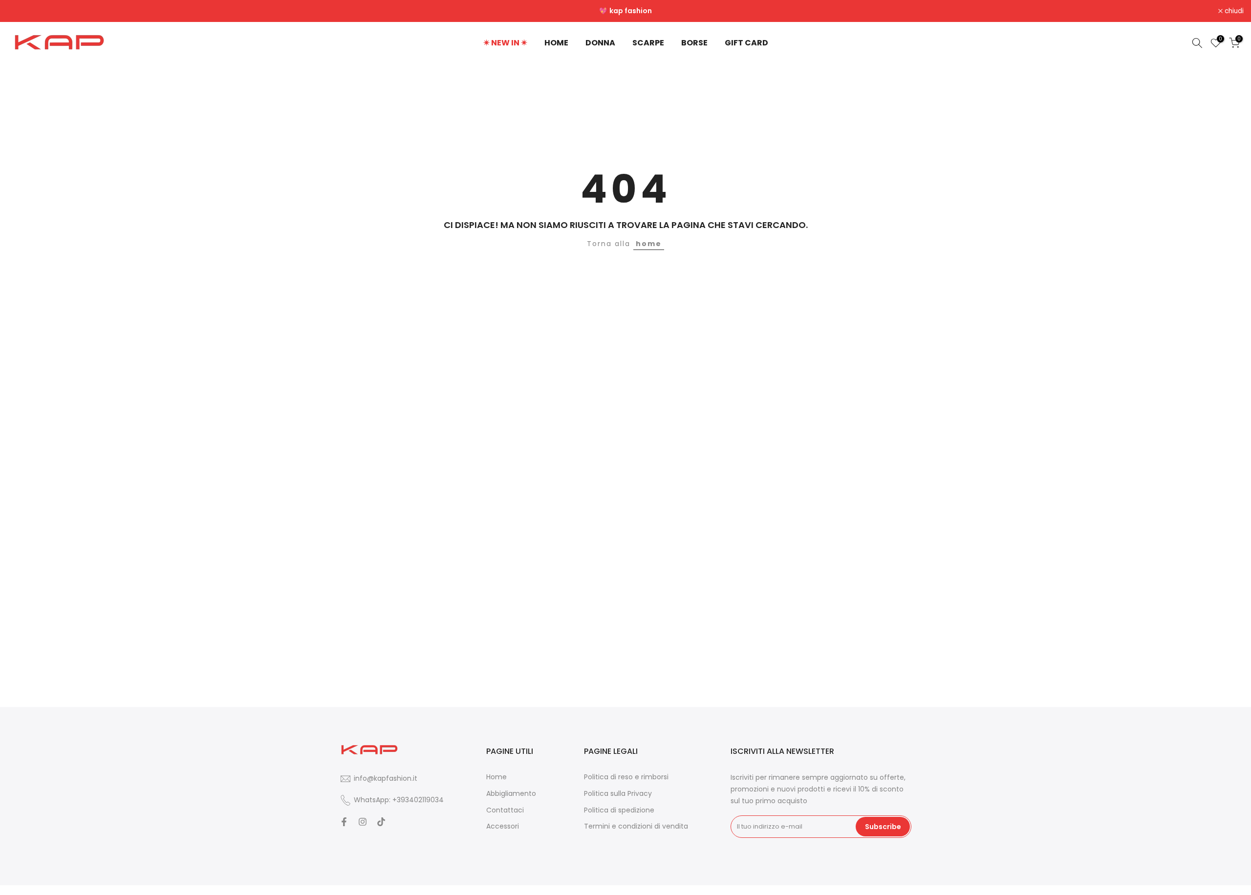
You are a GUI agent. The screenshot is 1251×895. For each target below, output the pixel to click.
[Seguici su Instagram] (362, 822)
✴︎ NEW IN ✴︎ (505, 42)
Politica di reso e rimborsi (626, 777)
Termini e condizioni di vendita (636, 826)
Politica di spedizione (619, 809)
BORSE (694, 42)
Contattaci (505, 809)
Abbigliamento (511, 793)
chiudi (22, 11)
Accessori (502, 826)
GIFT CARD (746, 42)
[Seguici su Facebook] (344, 822)
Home (496, 777)
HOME (556, 42)
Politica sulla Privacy (618, 793)
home (649, 244)
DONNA (600, 42)
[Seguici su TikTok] (381, 822)
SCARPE (648, 42)
